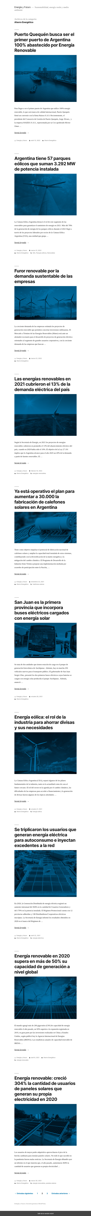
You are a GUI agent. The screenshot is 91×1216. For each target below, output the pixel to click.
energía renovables (39, 1183)
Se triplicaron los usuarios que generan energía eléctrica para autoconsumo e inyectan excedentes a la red (45, 837)
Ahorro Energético (50, 140)
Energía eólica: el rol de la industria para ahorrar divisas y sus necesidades (44, 722)
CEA (34, 253)
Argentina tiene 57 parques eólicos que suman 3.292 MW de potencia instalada (44, 164)
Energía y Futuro (22, 7)
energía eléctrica (38, 938)
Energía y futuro (22, 140)
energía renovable (22, 1060)
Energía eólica (37, 811)
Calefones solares (38, 584)
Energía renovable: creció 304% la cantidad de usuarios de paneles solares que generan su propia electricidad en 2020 (44, 1088)
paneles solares (51, 1183)
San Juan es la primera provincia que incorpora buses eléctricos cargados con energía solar (41, 610)
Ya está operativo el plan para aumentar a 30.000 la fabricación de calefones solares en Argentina (44, 499)
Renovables (51, 253)
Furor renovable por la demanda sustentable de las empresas (43, 276)
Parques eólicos (41, 253)
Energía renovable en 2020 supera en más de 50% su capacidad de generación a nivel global (42, 964)
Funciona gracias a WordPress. (36, 1204)
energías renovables (39, 473)
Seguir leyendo (21, 132)
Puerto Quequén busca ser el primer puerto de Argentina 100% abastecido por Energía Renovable (44, 42)
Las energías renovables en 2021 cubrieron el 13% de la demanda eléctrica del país (42, 384)
